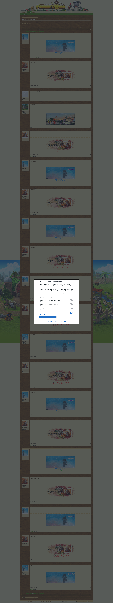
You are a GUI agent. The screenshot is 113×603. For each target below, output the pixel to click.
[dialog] (56, 301)
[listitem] (56, 297)
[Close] (77, 282)
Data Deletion (49, 321)
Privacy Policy (63, 321)
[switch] (71, 300)
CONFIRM (48, 317)
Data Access (56, 321)
